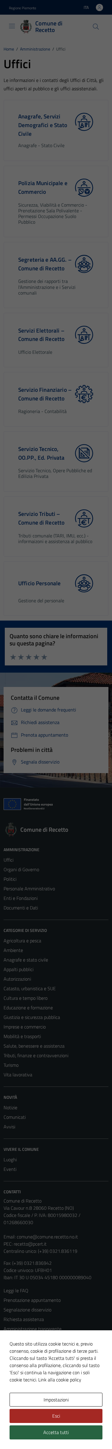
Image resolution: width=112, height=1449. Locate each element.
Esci (56, 1415)
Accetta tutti (56, 1432)
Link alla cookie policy (59, 1379)
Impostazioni (56, 1399)
